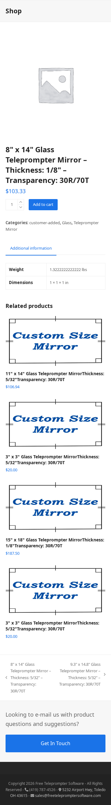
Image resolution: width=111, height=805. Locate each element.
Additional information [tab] (31, 248)
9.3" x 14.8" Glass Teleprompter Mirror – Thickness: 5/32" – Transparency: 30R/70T (79, 674)
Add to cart (43, 204)
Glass (67, 222)
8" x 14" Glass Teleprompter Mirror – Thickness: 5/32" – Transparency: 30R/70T (28, 677)
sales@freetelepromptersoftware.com (68, 795)
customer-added (44, 222)
